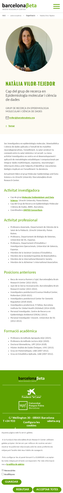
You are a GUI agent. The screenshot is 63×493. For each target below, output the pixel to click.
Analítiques (9, 474)
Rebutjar (22, 489)
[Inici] (19, 6)
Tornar (11, 126)
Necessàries (9, 470)
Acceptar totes (47, 489)
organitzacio (30, 16)
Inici (4, 16)
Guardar (11, 481)
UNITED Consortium (32, 210)
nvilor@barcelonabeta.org (22, 118)
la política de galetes (15, 464)
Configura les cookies (31, 424)
